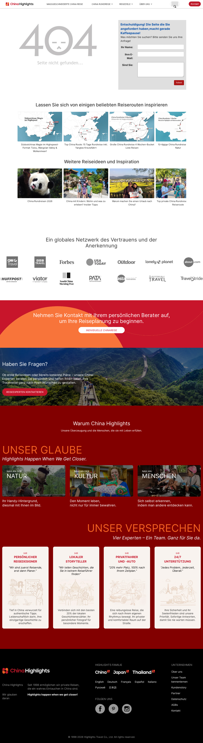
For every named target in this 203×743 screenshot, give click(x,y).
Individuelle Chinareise (101, 330)
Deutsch (112, 681)
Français (126, 681)
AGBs (174, 704)
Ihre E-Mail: (129, 56)
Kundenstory (178, 687)
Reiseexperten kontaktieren (24, 391)
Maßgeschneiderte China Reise (65, 4)
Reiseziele (124, 4)
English (99, 681)
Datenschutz (178, 699)
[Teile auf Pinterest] (113, 712)
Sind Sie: (127, 65)
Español (139, 681)
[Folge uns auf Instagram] (127, 712)
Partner (175, 693)
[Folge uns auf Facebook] (100, 712)
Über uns (144, 4)
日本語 (113, 687)
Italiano (152, 681)
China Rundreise (101, 4)
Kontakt (195, 4)
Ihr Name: (127, 47)
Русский (100, 687)
